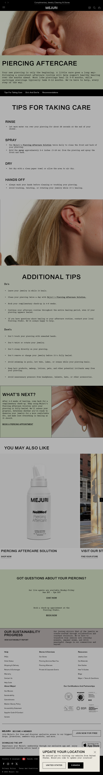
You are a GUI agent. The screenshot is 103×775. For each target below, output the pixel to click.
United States (54, 765)
